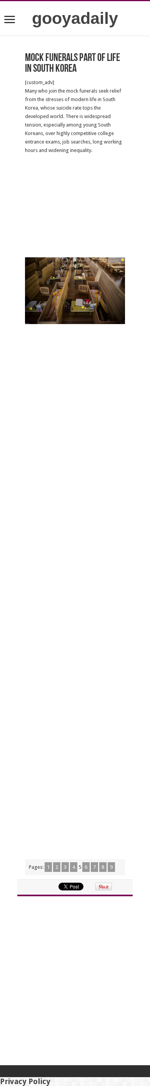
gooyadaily (75, 18)
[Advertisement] (75, 206)
